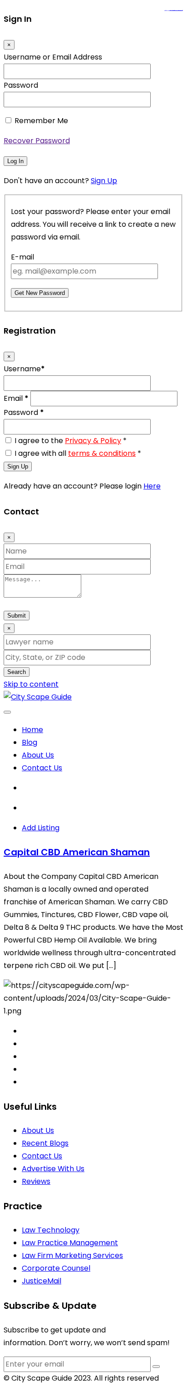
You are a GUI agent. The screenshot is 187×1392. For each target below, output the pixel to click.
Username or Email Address (53, 57)
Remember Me (41, 120)
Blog (29, 742)
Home (32, 729)
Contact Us (42, 768)
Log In (15, 161)
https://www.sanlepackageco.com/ (177, 10)
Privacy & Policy (93, 440)
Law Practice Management (70, 1242)
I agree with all (78, 453)
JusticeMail (41, 1281)
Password (21, 85)
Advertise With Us (53, 1168)
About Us (38, 755)
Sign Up (104, 180)
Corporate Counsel (56, 1268)
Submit (16, 615)
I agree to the (71, 440)
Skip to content (31, 684)
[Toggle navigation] (7, 712)
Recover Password (37, 140)
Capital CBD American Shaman (77, 852)
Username (24, 369)
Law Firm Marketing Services (72, 1255)
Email (16, 398)
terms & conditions (102, 453)
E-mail (22, 257)
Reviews (36, 1181)
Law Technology (50, 1230)
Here (152, 486)
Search (16, 672)
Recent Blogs (45, 1143)
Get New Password (40, 292)
